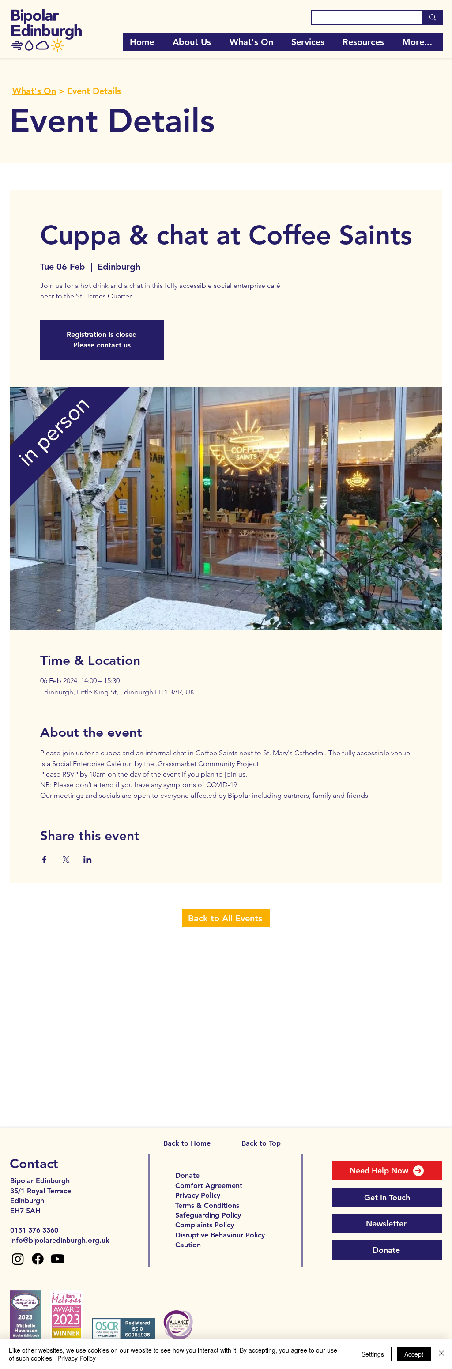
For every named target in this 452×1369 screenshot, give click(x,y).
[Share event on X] (66, 859)
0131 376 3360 (34, 1230)
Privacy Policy (197, 1195)
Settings (373, 1354)
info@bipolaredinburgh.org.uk (59, 1240)
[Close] (441, 1354)
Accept (413, 1354)
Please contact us (102, 345)
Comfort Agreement (208, 1185)
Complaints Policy (204, 1225)
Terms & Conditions (207, 1205)
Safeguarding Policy (208, 1215)
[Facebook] (37, 1259)
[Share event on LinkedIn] (87, 859)
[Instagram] (18, 1259)
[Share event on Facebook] (44, 859)
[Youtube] (57, 1259)
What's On (34, 91)
